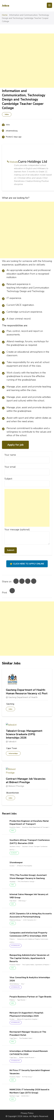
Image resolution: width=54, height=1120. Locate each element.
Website (13, 161)
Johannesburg (11, 130)
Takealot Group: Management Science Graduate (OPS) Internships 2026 (24, 734)
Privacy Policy (27, 1113)
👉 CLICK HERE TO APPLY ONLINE (27, 563)
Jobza (5, 5)
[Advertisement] (27, 60)
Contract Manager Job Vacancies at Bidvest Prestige (25, 780)
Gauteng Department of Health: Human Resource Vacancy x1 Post (26, 691)
